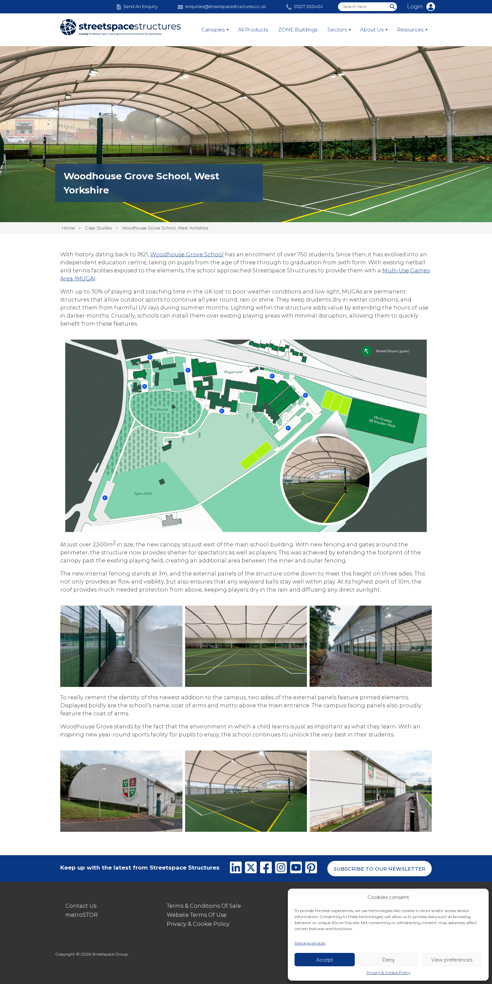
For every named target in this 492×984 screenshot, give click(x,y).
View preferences (451, 960)
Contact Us (80, 906)
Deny (388, 960)
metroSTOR (81, 915)
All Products (253, 29)
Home (68, 228)
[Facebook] (266, 869)
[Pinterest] (311, 869)
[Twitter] (251, 869)
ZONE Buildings (297, 29)
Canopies (213, 29)
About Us (372, 29)
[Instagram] (281, 869)
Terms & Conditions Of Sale (204, 906)
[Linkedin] (236, 869)
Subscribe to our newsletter (379, 869)
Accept (324, 960)
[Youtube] (296, 869)
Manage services (310, 943)
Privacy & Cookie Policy (388, 972)
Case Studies (98, 228)
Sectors (337, 29)
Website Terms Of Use (197, 915)
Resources (410, 29)
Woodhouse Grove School (187, 254)
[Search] (392, 6)
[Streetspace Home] (120, 30)
